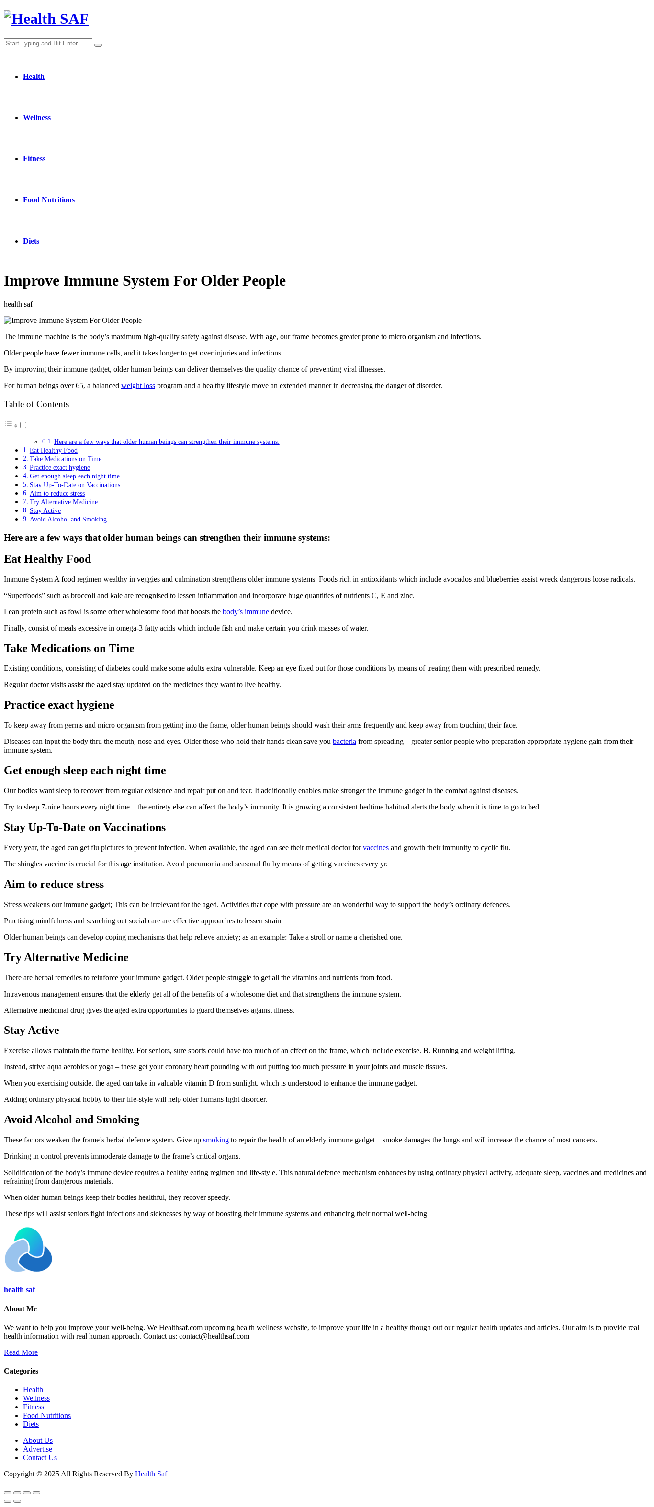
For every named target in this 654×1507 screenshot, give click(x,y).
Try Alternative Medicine (64, 502)
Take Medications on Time (65, 459)
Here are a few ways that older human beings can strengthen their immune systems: (167, 441)
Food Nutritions (49, 200)
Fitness (34, 159)
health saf (19, 1289)
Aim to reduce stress (57, 493)
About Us (38, 1440)
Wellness (37, 117)
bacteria (344, 741)
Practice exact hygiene (60, 467)
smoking (216, 1140)
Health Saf (151, 1474)
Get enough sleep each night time (75, 476)
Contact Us (40, 1457)
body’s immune (246, 612)
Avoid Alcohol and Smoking (68, 519)
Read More (21, 1352)
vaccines (376, 847)
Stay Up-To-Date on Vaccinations (75, 484)
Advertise (37, 1449)
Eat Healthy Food (54, 450)
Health (34, 76)
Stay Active (45, 510)
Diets (31, 241)
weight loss (138, 385)
